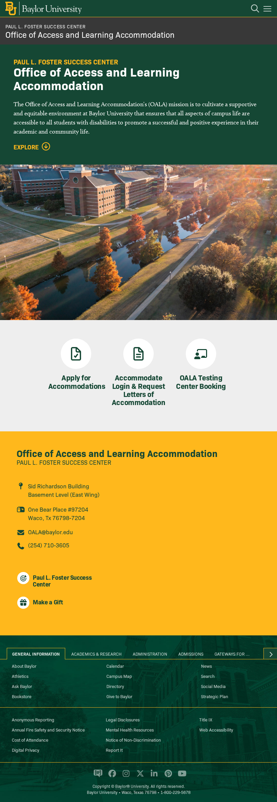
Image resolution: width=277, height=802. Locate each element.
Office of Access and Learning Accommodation (90, 34)
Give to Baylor (119, 696)
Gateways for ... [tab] (232, 654)
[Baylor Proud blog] (97, 776)
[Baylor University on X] (139, 776)
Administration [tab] (150, 654)
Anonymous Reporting (33, 719)
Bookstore (21, 696)
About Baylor (24, 666)
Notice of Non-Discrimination (133, 740)
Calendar (115, 666)
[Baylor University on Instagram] (125, 776)
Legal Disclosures (123, 719)
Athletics (20, 676)
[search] (251, 9)
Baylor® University (132, 786)
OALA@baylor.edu (50, 532)
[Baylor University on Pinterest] (167, 776)
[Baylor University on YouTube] (180, 776)
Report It (114, 750)
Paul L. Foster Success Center (45, 26)
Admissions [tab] (190, 654)
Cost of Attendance (30, 740)
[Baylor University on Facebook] (111, 776)
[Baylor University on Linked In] (153, 776)
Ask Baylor (22, 686)
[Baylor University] (43, 8)
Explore (26, 147)
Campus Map (119, 676)
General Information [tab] (36, 654)
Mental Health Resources (130, 729)
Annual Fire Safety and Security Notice (48, 729)
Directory (115, 686)
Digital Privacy (25, 750)
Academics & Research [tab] (96, 654)
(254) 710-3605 (48, 545)
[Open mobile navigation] (268, 10)
